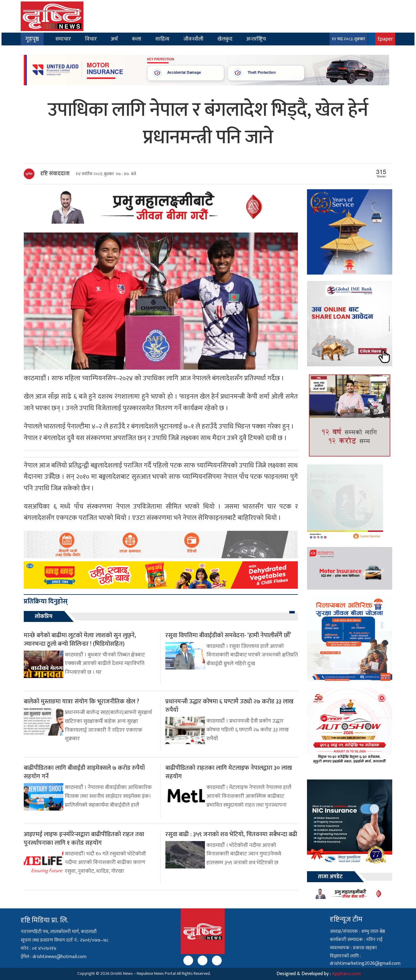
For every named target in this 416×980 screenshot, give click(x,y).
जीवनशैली (193, 38)
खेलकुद (224, 38)
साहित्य (162, 38)
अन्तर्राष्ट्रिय (256, 38)
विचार (91, 38)
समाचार (63, 38)
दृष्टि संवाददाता (55, 173)
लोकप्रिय (43, 616)
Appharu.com (346, 974)
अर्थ (114, 38)
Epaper (385, 38)
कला (136, 38)
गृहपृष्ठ (32, 39)
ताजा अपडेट (330, 876)
